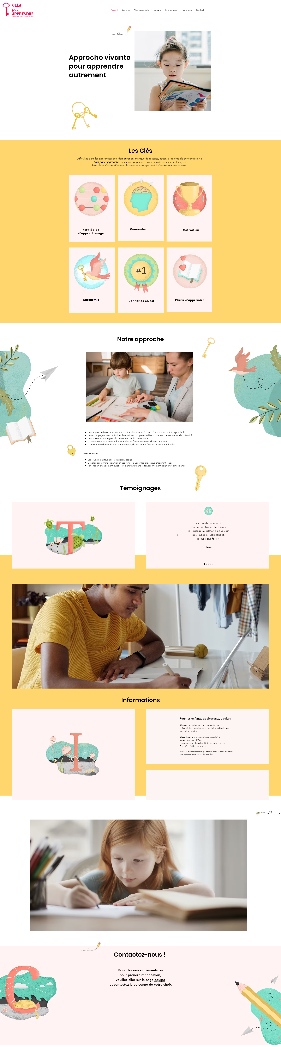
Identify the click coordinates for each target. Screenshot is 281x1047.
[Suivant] (237, 535)
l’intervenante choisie (214, 743)
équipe (159, 980)
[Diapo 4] (208, 564)
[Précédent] (177, 535)
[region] (92, 208)
